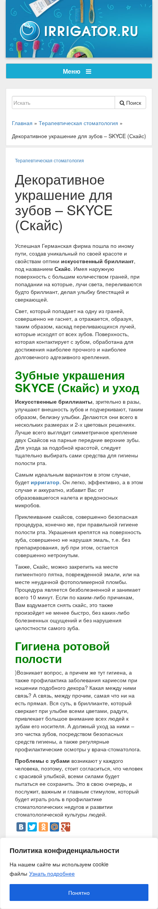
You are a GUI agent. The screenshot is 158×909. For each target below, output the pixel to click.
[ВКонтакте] (21, 826)
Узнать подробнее (52, 873)
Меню (72, 71)
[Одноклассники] (43, 826)
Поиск (133, 102)
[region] (79, 873)
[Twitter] (32, 826)
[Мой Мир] (54, 826)
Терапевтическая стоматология (49, 160)
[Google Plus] (65, 826)
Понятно (79, 892)
